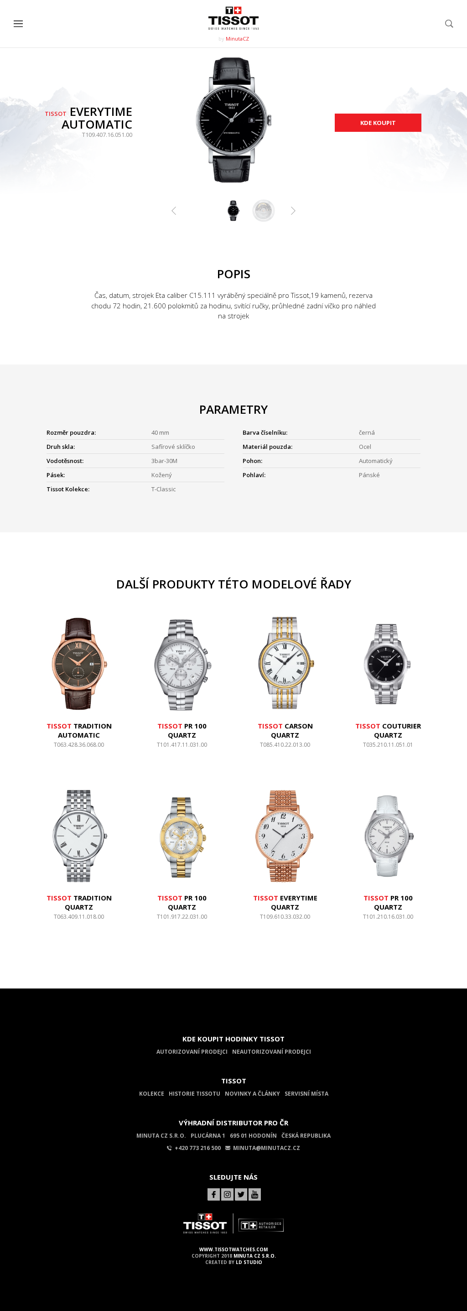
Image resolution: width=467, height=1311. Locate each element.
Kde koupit (378, 123)
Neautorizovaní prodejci (271, 1052)
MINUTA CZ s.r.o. (255, 1256)
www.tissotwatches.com (233, 1249)
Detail (79, 749)
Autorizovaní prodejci (192, 1052)
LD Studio (249, 1262)
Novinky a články (252, 1094)
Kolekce (151, 1094)
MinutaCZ (237, 38)
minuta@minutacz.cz (266, 1148)
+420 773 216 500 (198, 1148)
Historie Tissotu (194, 1094)
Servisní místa (306, 1094)
